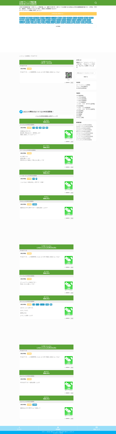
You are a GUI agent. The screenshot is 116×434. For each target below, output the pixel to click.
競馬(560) (82, 21)
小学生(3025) (80, 17)
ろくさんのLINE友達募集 (27, 276)
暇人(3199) (75, 17)
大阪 (40, 127)
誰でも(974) (79, 19)
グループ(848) (22, 21)
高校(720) (43, 21)
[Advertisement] (38, 40)
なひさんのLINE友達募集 (27, 401)
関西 (44, 127)
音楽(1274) (43, 19)
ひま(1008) (69, 19)
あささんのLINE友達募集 (27, 376)
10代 (77, 95)
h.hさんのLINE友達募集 (27, 201)
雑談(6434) (59, 17)
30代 (77, 111)
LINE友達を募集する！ (58, 13)
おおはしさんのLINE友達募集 (84, 126)
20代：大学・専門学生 (84, 109)
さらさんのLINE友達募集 (83, 134)
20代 (77, 106)
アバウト (19, 429)
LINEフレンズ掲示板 (28, 3)
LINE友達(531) (88, 21)
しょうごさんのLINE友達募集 (84, 136)
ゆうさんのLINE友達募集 (27, 301)
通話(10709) (42, 17)
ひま (34, 304)
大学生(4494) (69, 17)
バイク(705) (53, 21)
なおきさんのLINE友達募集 (84, 130)
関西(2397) (27, 19)
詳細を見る (46, 122)
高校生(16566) (22, 17)
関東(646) (73, 21)
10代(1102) (59, 19)
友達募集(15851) (29, 17)
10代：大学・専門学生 (84, 104)
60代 (77, 116)
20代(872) (89, 19)
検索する (86, 76)
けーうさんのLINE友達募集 (28, 150)
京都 (37, 127)
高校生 (80, 100)
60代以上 (79, 117)
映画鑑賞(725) (37, 21)
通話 (51, 304)
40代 (77, 112)
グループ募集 (80, 86)
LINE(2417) (22, 19)
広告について (96, 429)
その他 (80, 102)
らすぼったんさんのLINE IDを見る (46, 247)
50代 (77, 114)
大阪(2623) (91, 17)
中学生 (47, 304)
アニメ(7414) (54, 17)
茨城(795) (28, 21)
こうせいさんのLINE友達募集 (28, 175)
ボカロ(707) (47, 21)
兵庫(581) (78, 21)
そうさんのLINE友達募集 (27, 124)
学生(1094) (64, 19)
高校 (47, 127)
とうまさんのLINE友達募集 (84, 125)
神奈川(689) (63, 21)
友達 (34, 178)
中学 (34, 127)
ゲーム (37, 304)
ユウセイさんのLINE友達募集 (84, 133)
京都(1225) (48, 19)
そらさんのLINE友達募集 (83, 138)
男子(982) (74, 19)
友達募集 (29, 68)
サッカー (42, 304)
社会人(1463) (32, 19)
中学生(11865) (36, 17)
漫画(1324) (38, 19)
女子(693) (58, 21)
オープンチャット (81, 85)
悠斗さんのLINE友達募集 (83, 131)
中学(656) (68, 21)
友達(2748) (86, 17)
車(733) (32, 21)
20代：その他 (82, 107)
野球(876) (84, 19)
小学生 (80, 97)
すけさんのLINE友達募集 (83, 128)
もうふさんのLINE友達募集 (84, 139)
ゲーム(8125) (48, 17)
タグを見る (58, 26)
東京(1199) (53, 19)
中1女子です (23, 65)
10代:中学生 (23, 68)
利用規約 (58, 429)
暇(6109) (64, 17)
